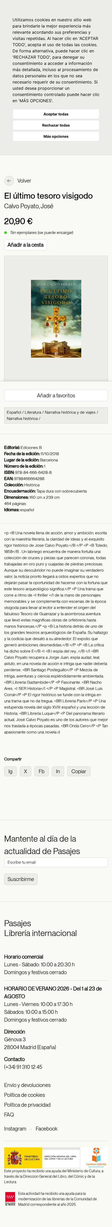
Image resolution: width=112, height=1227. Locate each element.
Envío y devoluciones (27, 1085)
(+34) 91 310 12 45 (23, 1067)
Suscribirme (21, 879)
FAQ (9, 1115)
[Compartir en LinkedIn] (59, 770)
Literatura (33, 412)
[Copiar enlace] (79, 770)
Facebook (46, 1129)
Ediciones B (31, 447)
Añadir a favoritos (56, 395)
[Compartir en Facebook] (43, 770)
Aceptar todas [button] (56, 114)
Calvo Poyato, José (28, 206)
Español (14, 412)
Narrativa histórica (22, 418)
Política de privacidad (27, 1105)
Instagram (15, 1129)
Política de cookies (24, 1095)
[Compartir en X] (27, 770)
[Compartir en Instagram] (12, 770)
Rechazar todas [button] (56, 125)
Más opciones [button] (56, 136)
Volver (24, 181)
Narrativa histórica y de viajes (70, 412)
